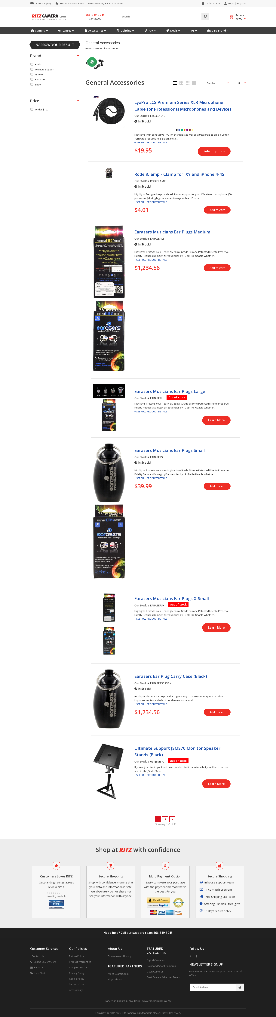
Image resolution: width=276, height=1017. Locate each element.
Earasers (40, 79)
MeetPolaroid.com (118, 973)
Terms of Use (76, 984)
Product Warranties (80, 961)
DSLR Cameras (155, 971)
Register (241, 3)
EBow (38, 84)
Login (231, 3)
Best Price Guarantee (72, 3)
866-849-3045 (163, 933)
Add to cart (217, 210)
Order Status (213, 3)
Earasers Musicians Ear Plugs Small (169, 450)
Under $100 (41, 109)
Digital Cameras (156, 960)
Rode (38, 64)
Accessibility (76, 990)
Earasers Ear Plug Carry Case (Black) (170, 676)
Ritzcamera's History (119, 956)
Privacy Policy (76, 973)
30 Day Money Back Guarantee (105, 3)
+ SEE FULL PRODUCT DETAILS (150, 142)
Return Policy (76, 956)
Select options (214, 151)
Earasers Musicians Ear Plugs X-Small (171, 598)
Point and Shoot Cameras (161, 966)
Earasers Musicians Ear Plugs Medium (172, 232)
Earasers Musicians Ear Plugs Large (169, 391)
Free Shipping (43, 3)
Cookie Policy (76, 978)
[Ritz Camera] (49, 21)
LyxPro (39, 74)
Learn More (216, 420)
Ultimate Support (44, 69)
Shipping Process (79, 967)
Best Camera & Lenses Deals (163, 977)
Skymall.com (115, 979)
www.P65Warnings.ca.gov (156, 1001)
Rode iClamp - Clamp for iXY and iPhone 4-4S (179, 174)
